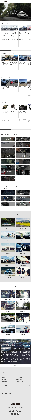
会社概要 (18, 375)
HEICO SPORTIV (19, 381)
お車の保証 (4, 379)
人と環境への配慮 (6, 375)
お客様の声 (4, 381)
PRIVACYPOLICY (19, 407)
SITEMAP (10, 407)
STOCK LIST (4, 390)
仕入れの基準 (19, 377)
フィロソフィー (19, 372)
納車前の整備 (19, 379)
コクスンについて (5, 372)
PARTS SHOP (7, 394)
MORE (28, 53)
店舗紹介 (4, 377)
